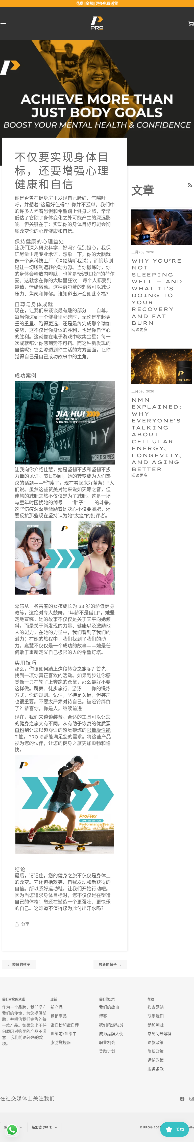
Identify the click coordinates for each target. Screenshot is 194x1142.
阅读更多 (139, 329)
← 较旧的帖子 (19, 964)
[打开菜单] (7, 23)
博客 (103, 1016)
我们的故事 (109, 1007)
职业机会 (107, 1042)
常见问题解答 (160, 1033)
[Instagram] (191, 1099)
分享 (25, 924)
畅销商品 (59, 1016)
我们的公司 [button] (107, 999)
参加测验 (156, 1025)
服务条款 (156, 1069)
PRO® (148, 1127)
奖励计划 (107, 1051)
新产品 (57, 1007)
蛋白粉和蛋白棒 (65, 1025)
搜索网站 (156, 1007)
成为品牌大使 (111, 1033)
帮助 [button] (151, 999)
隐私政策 (156, 1051)
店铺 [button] (54, 999)
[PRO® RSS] (190, 185)
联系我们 (156, 1016)
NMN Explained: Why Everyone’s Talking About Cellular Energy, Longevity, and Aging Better (156, 434)
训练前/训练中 (64, 1033)
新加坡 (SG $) (42, 1127)
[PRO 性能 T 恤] (64, 804)
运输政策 (156, 1060)
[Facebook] (182, 1099)
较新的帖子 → (110, 964)
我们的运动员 (111, 1025)
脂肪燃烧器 (61, 1042)
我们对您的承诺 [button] (13, 999)
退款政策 (156, 1042)
